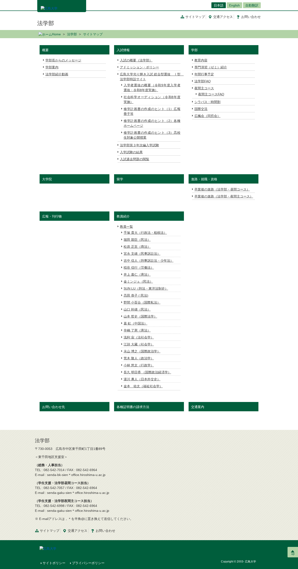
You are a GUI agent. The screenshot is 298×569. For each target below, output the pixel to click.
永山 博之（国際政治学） (142, 351)
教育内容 (200, 60)
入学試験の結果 (131, 152)
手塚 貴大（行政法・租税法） (145, 232)
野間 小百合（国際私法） (142, 302)
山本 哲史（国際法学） (140, 316)
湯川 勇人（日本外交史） (142, 379)
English (234, 5)
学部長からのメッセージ (63, 60)
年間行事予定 (204, 74)
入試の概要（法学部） (136, 60)
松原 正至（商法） (137, 246)
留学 (120, 179)
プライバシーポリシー (88, 563)
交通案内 (197, 407)
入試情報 (123, 50)
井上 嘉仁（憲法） (137, 274)
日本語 (219, 5)
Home (56, 34)
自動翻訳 (251, 5)
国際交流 (200, 109)
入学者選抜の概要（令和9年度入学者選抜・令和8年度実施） (152, 87)
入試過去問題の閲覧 (134, 159)
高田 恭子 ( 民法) (136, 295)
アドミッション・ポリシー (139, 67)
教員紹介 (123, 216)
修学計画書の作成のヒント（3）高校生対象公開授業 (152, 135)
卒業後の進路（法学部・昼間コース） (222, 189)
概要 (45, 50)
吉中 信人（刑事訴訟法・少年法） (148, 260)
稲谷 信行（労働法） (139, 267)
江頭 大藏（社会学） (139, 344)
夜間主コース (204, 88)
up (293, 554)
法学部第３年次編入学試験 (139, 145)
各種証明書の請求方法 (133, 407)
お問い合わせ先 (53, 407)
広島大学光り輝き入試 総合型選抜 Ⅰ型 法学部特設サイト (150, 76)
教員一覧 (126, 226)
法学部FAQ (202, 81)
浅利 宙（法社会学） (139, 337)
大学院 (47, 179)
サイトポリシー (54, 563)
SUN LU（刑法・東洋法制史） (146, 288)
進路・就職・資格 (204, 179)
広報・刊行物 (52, 216)
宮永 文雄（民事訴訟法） (142, 253)
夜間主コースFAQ (211, 94)
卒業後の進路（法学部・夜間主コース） (223, 196)
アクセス (223, 17)
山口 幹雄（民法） (137, 309)
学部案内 (51, 67)
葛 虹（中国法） (135, 323)
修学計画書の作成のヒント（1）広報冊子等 (152, 111)
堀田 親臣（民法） (137, 239)
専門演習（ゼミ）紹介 (210, 67)
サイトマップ (195, 17)
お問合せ (251, 17)
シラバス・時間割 (207, 102)
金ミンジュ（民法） (138, 281)
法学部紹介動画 (56, 74)
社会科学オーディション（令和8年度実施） (152, 99)
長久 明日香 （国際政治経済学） (147, 372)
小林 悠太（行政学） (139, 365)
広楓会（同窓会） (207, 116)
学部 (194, 50)
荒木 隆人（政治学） (139, 358)
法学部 (45, 23)
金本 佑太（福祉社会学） (143, 386)
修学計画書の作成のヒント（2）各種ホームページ (152, 123)
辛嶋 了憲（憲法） (137, 330)
